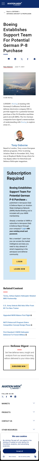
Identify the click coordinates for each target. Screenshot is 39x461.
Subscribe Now (18, 366)
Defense (15, 11)
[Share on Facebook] (28, 59)
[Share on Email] (9, 59)
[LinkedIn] (15, 397)
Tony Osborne (8, 67)
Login (19, 262)
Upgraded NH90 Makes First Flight (16, 315)
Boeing (14, 104)
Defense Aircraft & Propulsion (19, 14)
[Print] (35, 59)
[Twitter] (2, 397)
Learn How (19, 269)
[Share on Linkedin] (15, 59)
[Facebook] (7, 397)
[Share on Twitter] (22, 59)
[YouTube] (11, 397)
